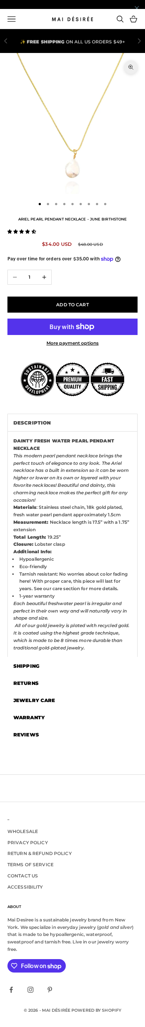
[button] (21, 231)
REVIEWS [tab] (26, 735)
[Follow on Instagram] (30, 989)
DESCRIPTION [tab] (32, 423)
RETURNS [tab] (26, 683)
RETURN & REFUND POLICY (39, 853)
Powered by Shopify (96, 1010)
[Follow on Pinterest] (50, 989)
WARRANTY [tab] (29, 717)
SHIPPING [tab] (26, 666)
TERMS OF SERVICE (30, 864)
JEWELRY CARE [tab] (34, 700)
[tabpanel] (72, 544)
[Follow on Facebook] (11, 989)
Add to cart (72, 304)
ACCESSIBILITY (25, 887)
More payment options (72, 343)
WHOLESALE (22, 831)
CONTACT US (22, 876)
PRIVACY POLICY (27, 842)
